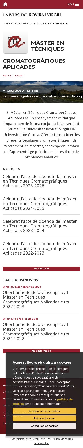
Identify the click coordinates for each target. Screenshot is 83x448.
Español (7, 75)
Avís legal (46, 439)
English (18, 75)
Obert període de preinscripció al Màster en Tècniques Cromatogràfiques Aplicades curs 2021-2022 (36, 331)
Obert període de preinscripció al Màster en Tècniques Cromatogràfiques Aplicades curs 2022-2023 (36, 299)
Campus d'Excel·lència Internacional (35, 23)
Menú (71, 4)
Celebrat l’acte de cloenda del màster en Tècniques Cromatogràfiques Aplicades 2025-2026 (40, 180)
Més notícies (41, 268)
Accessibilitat (41, 443)
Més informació (41, 351)
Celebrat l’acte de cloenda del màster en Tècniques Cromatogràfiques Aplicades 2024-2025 (40, 203)
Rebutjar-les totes (44, 418)
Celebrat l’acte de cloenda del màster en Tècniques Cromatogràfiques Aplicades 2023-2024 (40, 225)
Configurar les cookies (44, 425)
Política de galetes (63, 439)
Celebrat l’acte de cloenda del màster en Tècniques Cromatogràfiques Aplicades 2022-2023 (40, 248)
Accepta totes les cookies (44, 410)
